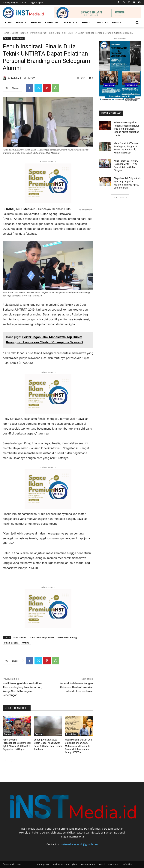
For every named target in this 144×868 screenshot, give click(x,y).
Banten (24, 32)
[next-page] (11, 761)
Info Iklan (127, 864)
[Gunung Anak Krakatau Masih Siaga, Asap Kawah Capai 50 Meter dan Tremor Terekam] (48, 726)
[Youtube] (139, 3)
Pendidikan (18, 38)
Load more (119, 197)
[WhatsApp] (55, 88)
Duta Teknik (20, 637)
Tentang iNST (42, 864)
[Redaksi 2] (5, 78)
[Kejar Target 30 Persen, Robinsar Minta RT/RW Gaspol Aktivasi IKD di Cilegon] (105, 163)
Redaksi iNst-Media (109, 864)
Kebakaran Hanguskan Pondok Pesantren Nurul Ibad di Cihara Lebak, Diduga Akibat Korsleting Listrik (126, 129)
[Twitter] (129, 3)
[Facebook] (118, 3)
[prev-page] (5, 761)
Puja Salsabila (11, 642)
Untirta (25, 642)
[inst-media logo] (23, 13)
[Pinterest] (47, 88)
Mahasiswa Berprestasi (42, 637)
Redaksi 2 (15, 78)
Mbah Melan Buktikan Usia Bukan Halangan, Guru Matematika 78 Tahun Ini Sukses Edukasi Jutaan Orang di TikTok (78, 746)
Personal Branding (67, 637)
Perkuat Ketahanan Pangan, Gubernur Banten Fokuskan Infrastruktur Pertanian (76, 687)
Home (6, 32)
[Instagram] (124, 3)
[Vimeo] (134, 3)
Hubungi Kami (88, 864)
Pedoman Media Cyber (65, 864)
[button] (137, 22)
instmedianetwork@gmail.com (79, 844)
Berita (15, 32)
